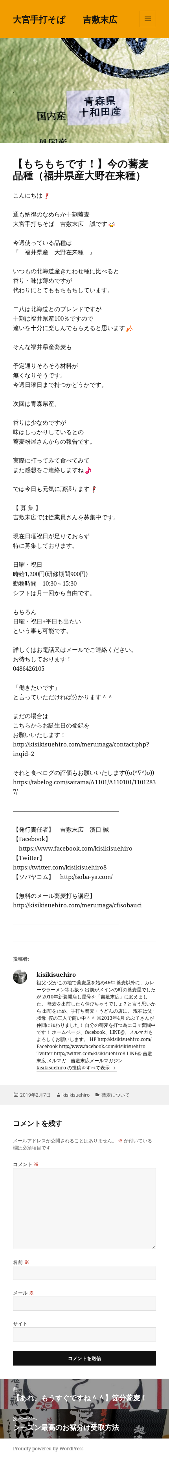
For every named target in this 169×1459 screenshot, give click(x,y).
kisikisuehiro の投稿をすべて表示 (74, 1067)
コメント (26, 1164)
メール (23, 1292)
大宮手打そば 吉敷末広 (65, 19)
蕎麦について (115, 1094)
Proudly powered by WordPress (48, 1448)
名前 (21, 1262)
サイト (20, 1323)
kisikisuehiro (76, 1094)
